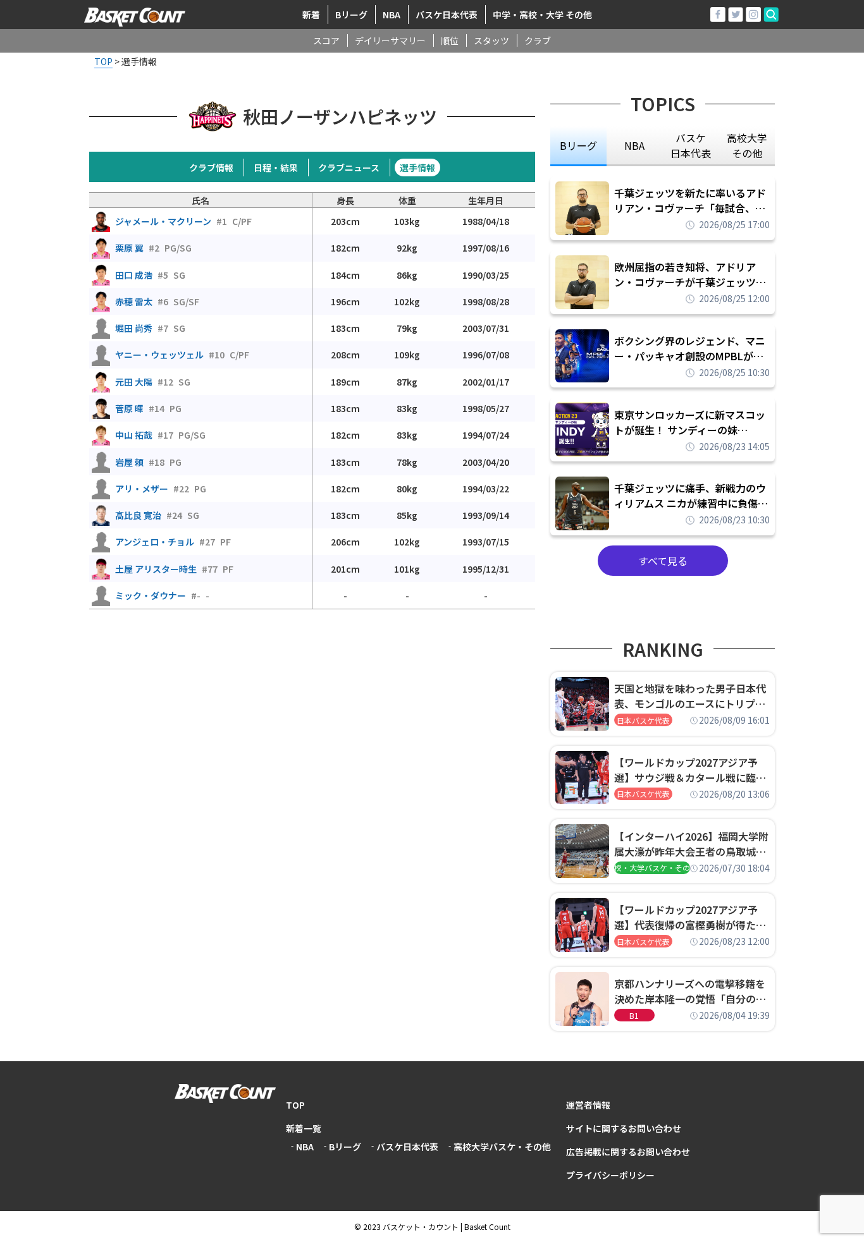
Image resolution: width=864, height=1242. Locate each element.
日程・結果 (276, 167)
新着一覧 (303, 1128)
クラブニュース (349, 167)
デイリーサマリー (390, 40)
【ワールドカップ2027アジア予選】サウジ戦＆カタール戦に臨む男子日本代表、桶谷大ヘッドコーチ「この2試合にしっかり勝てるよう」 (690, 770)
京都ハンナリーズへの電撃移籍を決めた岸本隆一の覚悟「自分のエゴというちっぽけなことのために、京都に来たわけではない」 (690, 991)
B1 (634, 1015)
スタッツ (491, 40)
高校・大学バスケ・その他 (652, 867)
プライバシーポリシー (610, 1175)
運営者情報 (588, 1105)
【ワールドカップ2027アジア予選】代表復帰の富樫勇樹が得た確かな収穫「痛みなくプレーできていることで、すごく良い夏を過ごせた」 (690, 917)
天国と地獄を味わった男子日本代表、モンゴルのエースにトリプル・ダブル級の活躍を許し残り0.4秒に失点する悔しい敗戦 (692, 696)
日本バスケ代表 (643, 720)
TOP (295, 1105)
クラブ (537, 40)
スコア (326, 40)
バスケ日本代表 (447, 14)
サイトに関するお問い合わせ (623, 1128)
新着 (311, 14)
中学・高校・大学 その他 (542, 14)
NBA (391, 14)
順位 (450, 40)
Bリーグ (351, 14)
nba (634, 145)
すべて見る (663, 560)
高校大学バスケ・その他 (502, 1146)
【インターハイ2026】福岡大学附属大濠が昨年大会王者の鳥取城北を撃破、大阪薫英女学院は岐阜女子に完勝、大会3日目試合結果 (691, 844)
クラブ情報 (211, 167)
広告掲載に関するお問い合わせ (628, 1151)
